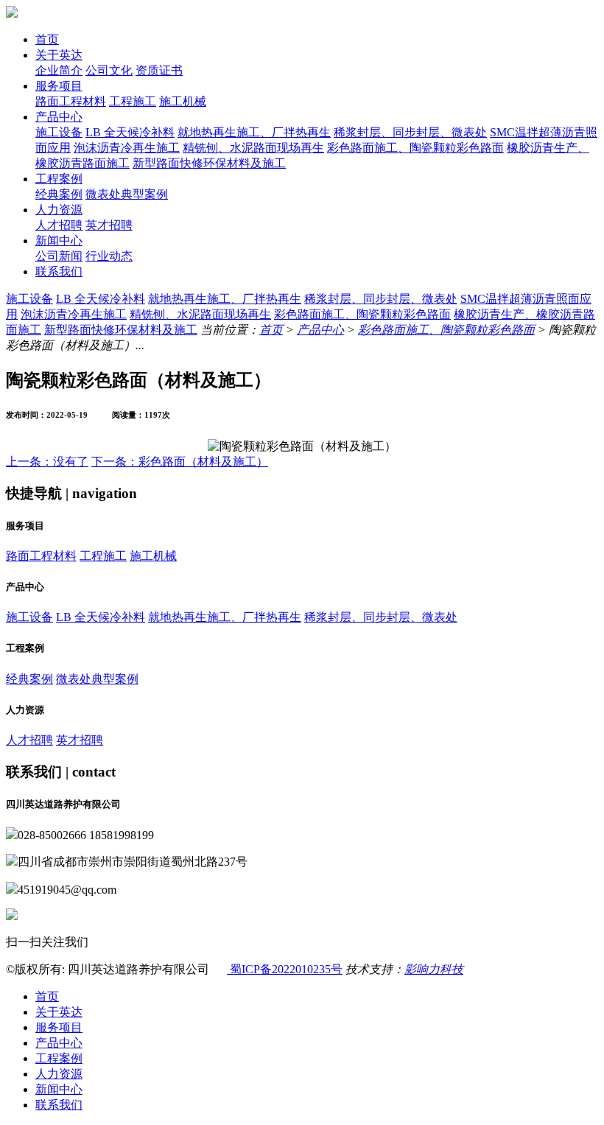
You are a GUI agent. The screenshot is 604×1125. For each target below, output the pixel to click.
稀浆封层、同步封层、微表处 (410, 132)
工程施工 (132, 101)
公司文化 (109, 70)
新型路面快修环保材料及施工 (209, 163)
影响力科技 (433, 969)
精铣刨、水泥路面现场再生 (253, 147)
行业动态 (109, 256)
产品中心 (58, 117)
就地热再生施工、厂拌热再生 (254, 132)
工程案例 (58, 178)
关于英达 (58, 55)
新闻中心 (58, 240)
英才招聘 (109, 225)
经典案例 (58, 194)
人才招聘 (58, 225)
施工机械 (182, 101)
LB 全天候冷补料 (130, 132)
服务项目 (58, 86)
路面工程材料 (70, 101)
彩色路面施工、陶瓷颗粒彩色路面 (415, 147)
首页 (47, 39)
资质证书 (159, 70)
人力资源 (58, 209)
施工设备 (58, 132)
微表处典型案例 (126, 194)
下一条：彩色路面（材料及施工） (179, 461)
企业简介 (58, 70)
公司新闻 (58, 256)
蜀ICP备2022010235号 (285, 969)
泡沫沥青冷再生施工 (127, 147)
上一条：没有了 (47, 461)
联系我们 (58, 271)
